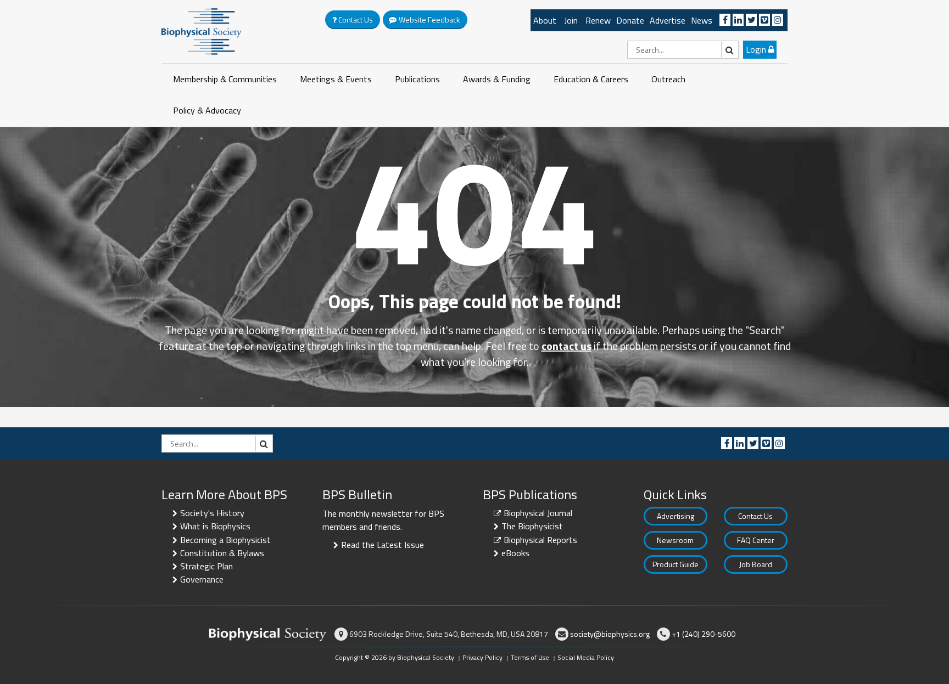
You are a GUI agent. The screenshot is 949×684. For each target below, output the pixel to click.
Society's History (212, 512)
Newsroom (675, 540)
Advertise (667, 20)
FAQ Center (755, 540)
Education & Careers (591, 79)
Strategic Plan (206, 566)
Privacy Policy (482, 657)
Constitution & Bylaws (222, 552)
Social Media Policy (585, 657)
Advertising (675, 516)
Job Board (755, 564)
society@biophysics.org (610, 634)
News (701, 20)
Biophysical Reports (540, 539)
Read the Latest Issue (382, 544)
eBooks (515, 552)
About (544, 20)
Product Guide (675, 564)
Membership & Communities (225, 79)
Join (571, 20)
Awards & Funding (497, 79)
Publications (417, 79)
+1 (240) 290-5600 (703, 634)
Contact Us (755, 516)
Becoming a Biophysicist (225, 539)
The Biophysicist (532, 526)
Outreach (668, 79)
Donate (630, 20)
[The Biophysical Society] (201, 30)
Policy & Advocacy (207, 110)
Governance (202, 579)
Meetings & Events (336, 79)
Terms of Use (530, 657)
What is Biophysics (215, 526)
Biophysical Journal (538, 512)
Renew (598, 20)
